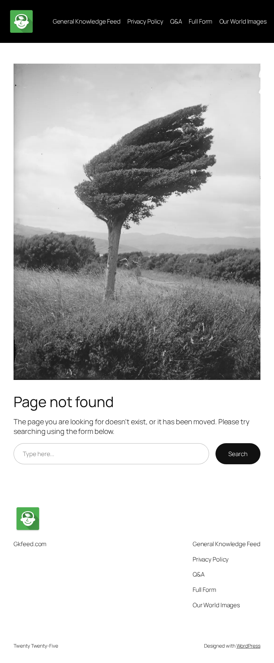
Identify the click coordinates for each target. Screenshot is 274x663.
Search (237, 454)
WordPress (248, 645)
